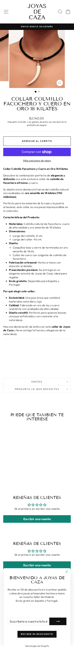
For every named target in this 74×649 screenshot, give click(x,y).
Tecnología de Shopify (37, 645)
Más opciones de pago (37, 160)
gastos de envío (40, 121)
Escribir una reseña (37, 519)
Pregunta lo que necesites (37, 389)
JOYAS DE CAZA (37, 12)
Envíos (36, 381)
